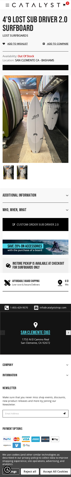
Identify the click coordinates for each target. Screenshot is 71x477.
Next (68, 332)
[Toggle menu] (7, 5)
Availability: (18, 56)
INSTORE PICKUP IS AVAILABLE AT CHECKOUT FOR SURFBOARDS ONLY (38, 265)
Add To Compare (57, 43)
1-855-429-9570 (19, 307)
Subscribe (64, 413)
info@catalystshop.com (53, 307)
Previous (2, 332)
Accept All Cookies (55, 471)
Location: (28, 60)
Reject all (30, 471)
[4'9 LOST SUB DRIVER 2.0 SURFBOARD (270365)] (8, 172)
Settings (11, 471)
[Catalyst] (36, 5)
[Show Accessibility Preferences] (7, 470)
